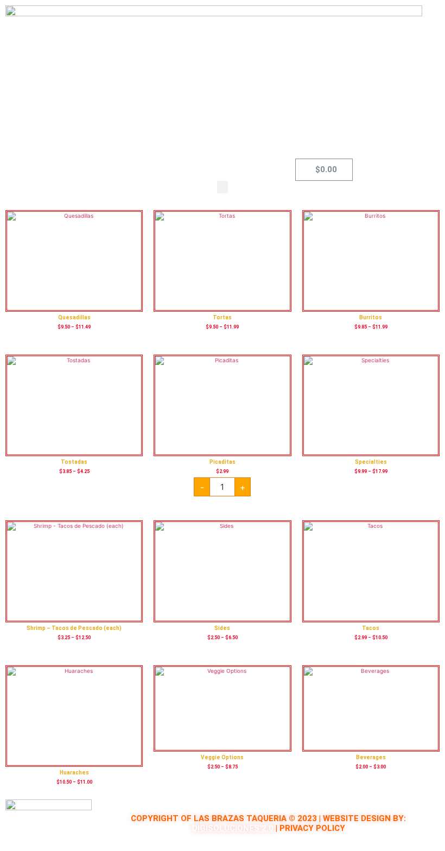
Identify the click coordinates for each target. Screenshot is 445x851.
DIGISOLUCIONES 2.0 (233, 828)
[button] (222, 187)
